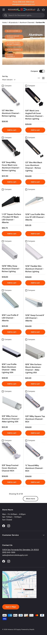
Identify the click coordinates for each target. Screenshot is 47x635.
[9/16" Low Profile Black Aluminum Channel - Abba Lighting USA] (12, 351)
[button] (43, 9)
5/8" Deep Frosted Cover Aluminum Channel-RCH (10, 468)
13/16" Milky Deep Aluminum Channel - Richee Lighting (11, 269)
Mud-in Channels (14, 50)
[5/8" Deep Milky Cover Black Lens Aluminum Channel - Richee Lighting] (12, 149)
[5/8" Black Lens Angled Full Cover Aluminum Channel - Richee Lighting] (35, 97)
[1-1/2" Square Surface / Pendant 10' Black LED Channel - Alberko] (12, 201)
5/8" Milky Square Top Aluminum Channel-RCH (35, 419)
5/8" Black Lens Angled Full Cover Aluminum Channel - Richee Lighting (34, 114)
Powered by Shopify (27, 629)
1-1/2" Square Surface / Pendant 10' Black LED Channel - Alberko (11, 218)
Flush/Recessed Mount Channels (14, 44)
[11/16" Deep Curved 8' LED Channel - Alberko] (35, 302)
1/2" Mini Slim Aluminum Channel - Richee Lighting (11, 113)
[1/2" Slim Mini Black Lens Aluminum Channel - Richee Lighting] (35, 149)
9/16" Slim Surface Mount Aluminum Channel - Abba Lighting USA (33, 368)
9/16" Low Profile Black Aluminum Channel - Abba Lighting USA (9, 368)
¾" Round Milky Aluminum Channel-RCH (34, 468)
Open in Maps (10, 607)
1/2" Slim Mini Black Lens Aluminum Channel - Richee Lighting (33, 166)
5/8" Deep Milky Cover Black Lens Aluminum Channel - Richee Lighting (11, 166)
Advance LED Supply (14, 629)
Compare (34, 71)
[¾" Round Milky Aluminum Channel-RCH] (35, 452)
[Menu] (3, 9)
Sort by (5, 76)
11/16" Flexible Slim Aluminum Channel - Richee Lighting (34, 269)
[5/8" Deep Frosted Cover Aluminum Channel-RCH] (12, 452)
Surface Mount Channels (13, 37)
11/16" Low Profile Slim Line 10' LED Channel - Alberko (35, 217)
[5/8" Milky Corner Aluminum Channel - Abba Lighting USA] (12, 403)
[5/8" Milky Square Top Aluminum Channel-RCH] (35, 403)
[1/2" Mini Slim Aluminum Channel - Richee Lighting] (12, 97)
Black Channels (13, 31)
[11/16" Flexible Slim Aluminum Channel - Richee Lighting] (35, 253)
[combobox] (23, 15)
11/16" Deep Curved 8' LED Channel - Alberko (34, 318)
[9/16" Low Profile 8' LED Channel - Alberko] (12, 302)
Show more (30, 499)
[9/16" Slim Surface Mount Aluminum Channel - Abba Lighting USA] (35, 351)
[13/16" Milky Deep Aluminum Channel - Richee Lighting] (12, 253)
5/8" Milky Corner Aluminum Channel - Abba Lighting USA (11, 419)
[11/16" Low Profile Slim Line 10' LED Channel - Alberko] (35, 201)
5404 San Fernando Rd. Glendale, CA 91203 (20, 549)
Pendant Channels (11, 55)
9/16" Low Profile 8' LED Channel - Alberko (10, 318)
